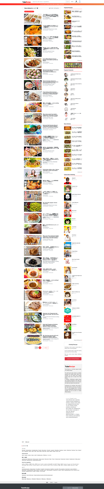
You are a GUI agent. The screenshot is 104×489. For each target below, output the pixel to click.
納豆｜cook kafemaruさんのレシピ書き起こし (50, 225)
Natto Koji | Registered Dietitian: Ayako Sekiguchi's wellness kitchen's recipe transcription (50, 325)
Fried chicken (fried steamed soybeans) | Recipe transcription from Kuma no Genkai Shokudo (50, 93)
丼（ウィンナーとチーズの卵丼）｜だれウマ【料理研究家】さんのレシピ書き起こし (77, 26)
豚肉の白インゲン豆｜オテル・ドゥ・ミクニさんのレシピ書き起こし (50, 303)
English (56, 482)
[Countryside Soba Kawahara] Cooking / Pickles (51, 317)
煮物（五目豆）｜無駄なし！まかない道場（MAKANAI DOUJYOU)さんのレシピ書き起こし (51, 159)
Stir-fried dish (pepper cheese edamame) (50, 203)
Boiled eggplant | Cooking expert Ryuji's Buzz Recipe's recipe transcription (77, 56)
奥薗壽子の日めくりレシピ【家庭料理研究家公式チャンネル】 (51, 140)
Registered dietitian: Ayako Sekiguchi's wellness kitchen (51, 328)
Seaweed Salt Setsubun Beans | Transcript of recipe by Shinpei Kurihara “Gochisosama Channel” (50, 126)
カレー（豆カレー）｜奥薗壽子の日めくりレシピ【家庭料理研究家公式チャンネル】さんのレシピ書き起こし (50, 214)
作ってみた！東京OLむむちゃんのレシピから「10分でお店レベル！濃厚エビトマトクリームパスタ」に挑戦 (77, 164)
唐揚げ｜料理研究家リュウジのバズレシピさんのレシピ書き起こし (77, 11)
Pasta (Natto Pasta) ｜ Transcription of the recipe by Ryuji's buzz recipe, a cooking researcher (76, 16)
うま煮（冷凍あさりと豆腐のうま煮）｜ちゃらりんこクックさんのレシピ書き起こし (50, 192)
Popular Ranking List (78, 340)
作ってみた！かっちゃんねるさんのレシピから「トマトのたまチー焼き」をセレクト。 (77, 155)
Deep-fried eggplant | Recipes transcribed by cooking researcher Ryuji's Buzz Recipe (76, 51)
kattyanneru (45, 73)
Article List (80, 172)
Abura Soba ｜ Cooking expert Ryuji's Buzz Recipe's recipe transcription (77, 36)
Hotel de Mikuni (46, 62)
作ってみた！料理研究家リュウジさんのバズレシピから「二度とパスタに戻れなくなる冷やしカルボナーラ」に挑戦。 (77, 159)
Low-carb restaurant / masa (48, 51)
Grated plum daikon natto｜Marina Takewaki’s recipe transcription (51, 170)
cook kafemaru (46, 227)
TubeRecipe (25, 488)
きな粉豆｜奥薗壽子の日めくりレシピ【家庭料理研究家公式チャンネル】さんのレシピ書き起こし (50, 137)
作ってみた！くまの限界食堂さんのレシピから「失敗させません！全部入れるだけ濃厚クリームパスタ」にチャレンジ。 (77, 132)
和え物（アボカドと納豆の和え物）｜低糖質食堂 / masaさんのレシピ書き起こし (51, 48)
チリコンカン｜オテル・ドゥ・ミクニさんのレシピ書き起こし (50, 292)
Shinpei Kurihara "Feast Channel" (49, 128)
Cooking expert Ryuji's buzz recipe (50, 205)
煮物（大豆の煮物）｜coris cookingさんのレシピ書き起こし (51, 104)
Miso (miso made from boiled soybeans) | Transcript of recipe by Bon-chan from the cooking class (50, 115)
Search (67, 1)
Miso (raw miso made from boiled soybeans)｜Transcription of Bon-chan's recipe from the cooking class (51, 236)
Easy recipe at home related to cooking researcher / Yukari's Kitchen (51, 262)
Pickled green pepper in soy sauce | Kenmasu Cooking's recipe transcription (77, 41)
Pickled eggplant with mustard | (76, 21)
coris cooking (45, 105)
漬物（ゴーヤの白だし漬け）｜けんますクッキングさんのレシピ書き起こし (77, 46)
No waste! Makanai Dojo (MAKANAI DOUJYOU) (50, 162)
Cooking (72, 93)
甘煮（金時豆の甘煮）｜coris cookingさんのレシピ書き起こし (50, 269)
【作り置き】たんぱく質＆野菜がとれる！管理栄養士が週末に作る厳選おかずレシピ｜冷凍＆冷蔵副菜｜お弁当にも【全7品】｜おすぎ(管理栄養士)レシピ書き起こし (50, 15)
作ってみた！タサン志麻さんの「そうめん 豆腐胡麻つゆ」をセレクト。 (77, 145)
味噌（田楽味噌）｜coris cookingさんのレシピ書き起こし (51, 281)
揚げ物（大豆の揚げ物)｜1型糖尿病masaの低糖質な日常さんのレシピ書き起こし (51, 148)
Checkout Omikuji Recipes (73, 358)
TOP (23, 441)
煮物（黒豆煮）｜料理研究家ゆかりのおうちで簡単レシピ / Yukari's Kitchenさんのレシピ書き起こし (50, 258)
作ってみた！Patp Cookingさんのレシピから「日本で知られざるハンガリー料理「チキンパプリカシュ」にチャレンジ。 (77, 127)
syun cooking (73, 118)
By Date (51, 8)
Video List (27, 441)
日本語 (51, 482)
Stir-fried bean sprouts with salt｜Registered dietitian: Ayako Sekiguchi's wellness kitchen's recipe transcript (51, 336)
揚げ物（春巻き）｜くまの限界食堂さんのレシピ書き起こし (50, 181)
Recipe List (79, 60)
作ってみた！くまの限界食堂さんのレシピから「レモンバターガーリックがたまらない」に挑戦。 (77, 168)
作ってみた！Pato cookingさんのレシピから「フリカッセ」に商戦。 (77, 136)
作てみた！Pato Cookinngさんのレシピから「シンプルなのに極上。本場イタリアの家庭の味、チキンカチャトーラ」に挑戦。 (77, 141)
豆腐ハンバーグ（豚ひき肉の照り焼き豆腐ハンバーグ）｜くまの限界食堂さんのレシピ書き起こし (50, 37)
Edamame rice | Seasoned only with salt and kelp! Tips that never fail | (51, 314)
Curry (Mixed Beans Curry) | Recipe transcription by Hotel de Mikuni (50, 59)
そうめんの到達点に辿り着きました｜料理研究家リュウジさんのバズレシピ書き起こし (50, 26)
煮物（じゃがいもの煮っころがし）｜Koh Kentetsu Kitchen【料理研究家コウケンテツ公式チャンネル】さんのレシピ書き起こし (77, 31)
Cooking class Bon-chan (48, 117)
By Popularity (56, 8)
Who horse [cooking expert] (76, 98)
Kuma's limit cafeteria (47, 95)
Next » (46, 347)
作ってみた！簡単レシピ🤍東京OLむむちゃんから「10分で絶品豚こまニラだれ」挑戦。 (77, 150)
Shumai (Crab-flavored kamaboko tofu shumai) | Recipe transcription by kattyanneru (51, 70)
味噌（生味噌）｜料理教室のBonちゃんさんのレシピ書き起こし (51, 247)
